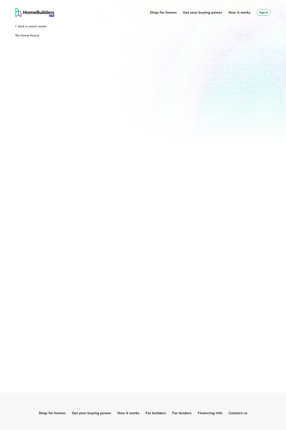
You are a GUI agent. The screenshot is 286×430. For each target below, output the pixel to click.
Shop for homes (163, 12)
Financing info (210, 413)
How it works (239, 12)
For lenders (181, 413)
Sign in (263, 12)
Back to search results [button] (32, 26)
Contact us (238, 413)
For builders (156, 413)
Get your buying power (202, 12)
